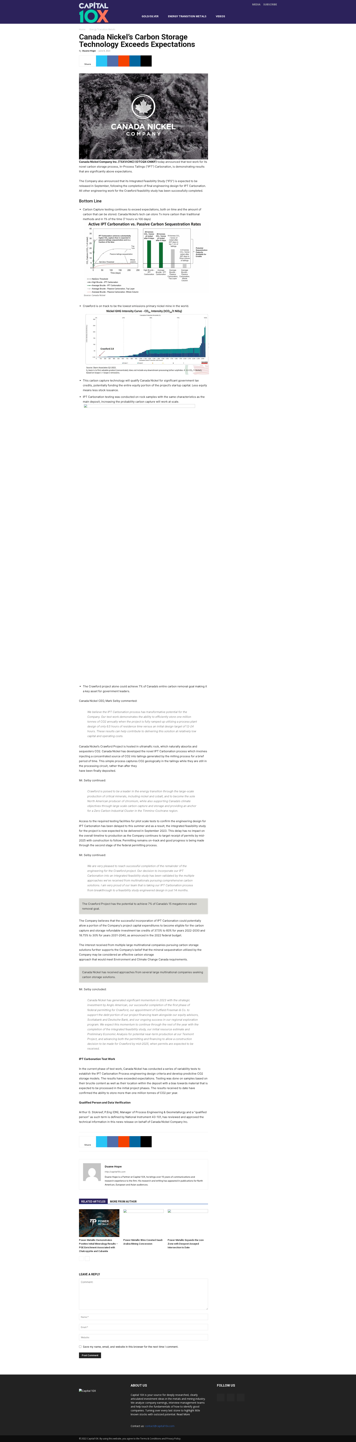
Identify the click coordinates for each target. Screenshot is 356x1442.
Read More (183, 1414)
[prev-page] (81, 1258)
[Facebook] (242, 16)
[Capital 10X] (104, 12)
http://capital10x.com (115, 1171)
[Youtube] (258, 16)
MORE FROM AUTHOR (123, 1201)
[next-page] (87, 1258)
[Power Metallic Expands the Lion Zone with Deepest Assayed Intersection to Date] (188, 1223)
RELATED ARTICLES (93, 1201)
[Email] (146, 61)
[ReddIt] (123, 61)
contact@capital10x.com (159, 1426)
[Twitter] (250, 16)
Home (82, 29)
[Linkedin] (135, 61)
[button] (273, 16)
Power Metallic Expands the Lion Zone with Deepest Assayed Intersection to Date (186, 1244)
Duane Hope (89, 50)
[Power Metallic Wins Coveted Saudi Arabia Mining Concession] (143, 1223)
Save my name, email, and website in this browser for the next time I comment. (130, 1346)
